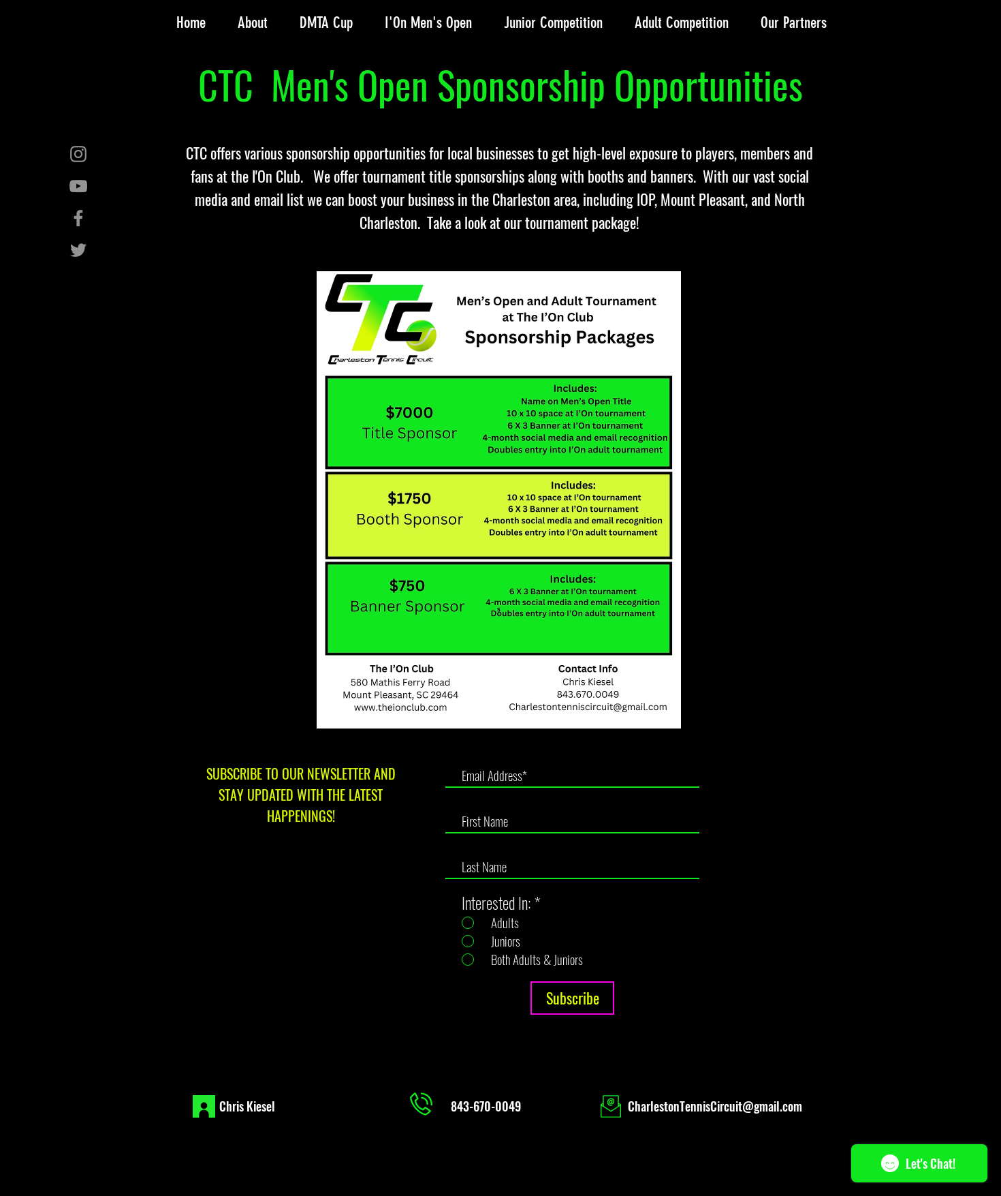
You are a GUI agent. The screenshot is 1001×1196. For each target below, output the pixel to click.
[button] (252, 23)
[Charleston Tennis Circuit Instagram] (78, 154)
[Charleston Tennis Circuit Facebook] (78, 218)
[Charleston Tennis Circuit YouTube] (78, 186)
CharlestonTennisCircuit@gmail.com (715, 1106)
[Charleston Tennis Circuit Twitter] (78, 250)
